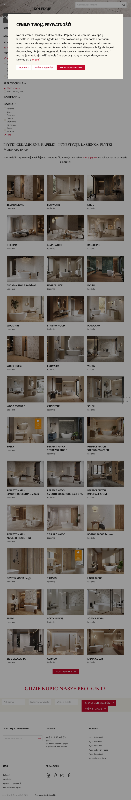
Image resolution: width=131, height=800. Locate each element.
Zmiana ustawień (44, 67)
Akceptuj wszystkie (71, 67)
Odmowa (24, 67)
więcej (36, 59)
